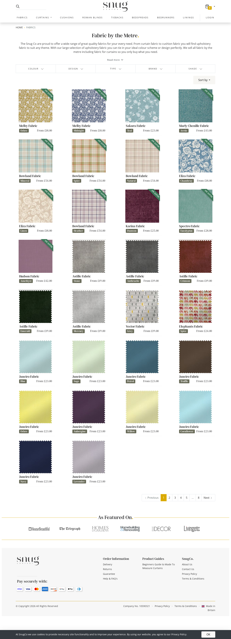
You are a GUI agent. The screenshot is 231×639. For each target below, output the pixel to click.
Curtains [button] (43, 17)
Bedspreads (140, 17)
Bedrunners (166, 17)
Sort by (203, 80)
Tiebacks (117, 17)
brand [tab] (153, 68)
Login (210, 17)
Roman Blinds (92, 17)
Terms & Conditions (193, 578)
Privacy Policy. (179, 634)
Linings (188, 17)
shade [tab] (193, 68)
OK (208, 634)
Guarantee (109, 573)
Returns (107, 569)
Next (207, 498)
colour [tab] (33, 68)
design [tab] (73, 68)
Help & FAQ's (110, 578)
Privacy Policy (189, 573)
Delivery (107, 564)
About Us (187, 564)
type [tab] (113, 68)
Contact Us (188, 569)
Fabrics (22, 17)
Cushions (67, 17)
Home (19, 27)
